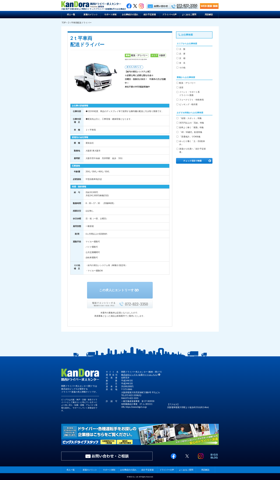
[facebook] (129, 6)
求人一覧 (71, 14)
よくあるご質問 (189, 14)
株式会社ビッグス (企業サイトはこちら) (139, 375)
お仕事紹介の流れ (130, 14)
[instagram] (200, 459)
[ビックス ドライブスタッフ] (140, 444)
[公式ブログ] (214, 459)
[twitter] (135, 6)
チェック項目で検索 (192, 161)
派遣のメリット (91, 14)
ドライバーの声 (169, 14)
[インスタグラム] (141, 6)
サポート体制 (110, 14)
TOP (64, 23)
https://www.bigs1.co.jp (136, 407)
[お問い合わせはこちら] (158, 5)
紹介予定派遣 (150, 14)
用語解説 (209, 14)
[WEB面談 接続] (209, 8)
